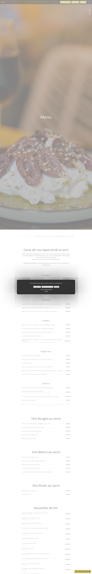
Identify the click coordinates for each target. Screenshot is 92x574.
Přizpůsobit (56, 286)
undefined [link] (46, 291)
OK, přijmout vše (37, 286)
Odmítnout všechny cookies (47, 286)
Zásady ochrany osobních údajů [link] (46, 289)
